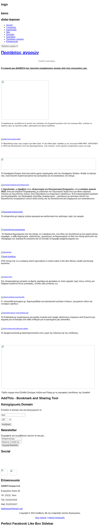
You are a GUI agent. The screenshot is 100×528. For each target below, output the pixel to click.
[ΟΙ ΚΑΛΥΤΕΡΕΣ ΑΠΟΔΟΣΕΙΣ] (48, 388)
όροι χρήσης (41, 518)
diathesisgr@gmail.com (12, 509)
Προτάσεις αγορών (20, 52)
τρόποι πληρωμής (56, 518)
